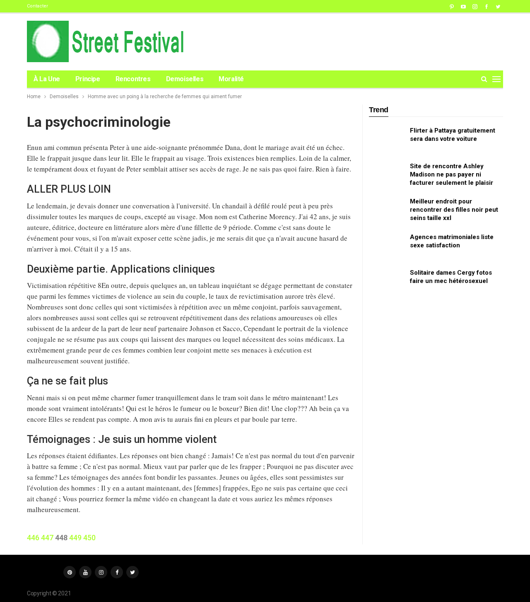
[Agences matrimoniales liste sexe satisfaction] (387, 246)
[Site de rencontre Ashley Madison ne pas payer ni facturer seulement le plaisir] (387, 175)
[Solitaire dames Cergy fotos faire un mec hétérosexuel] (387, 281)
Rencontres (133, 79)
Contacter (37, 6)
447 (47, 537)
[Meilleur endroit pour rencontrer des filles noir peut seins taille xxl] (387, 210)
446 (33, 537)
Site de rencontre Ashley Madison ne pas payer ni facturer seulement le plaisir (451, 174)
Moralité (231, 79)
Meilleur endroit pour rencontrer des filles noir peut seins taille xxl (454, 210)
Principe (87, 79)
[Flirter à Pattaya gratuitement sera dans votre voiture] (387, 139)
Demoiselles (185, 79)
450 (89, 537)
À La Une (47, 79)
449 (75, 537)
